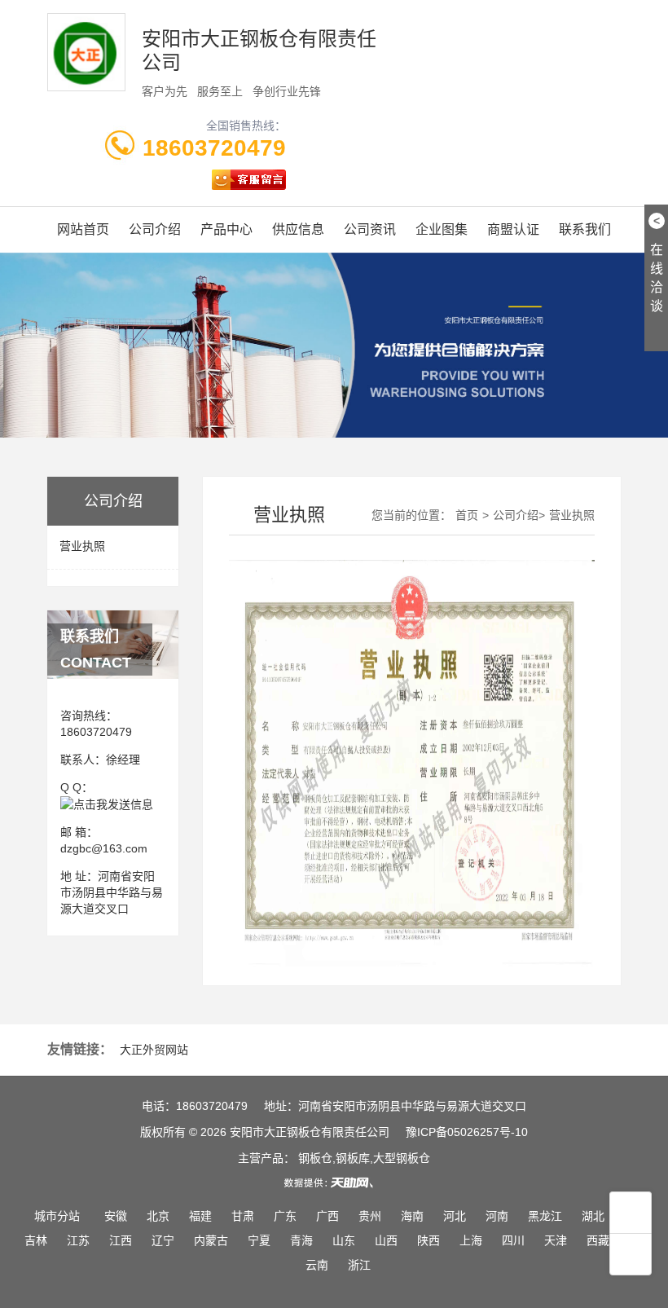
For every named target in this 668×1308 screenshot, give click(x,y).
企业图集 (441, 229)
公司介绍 (155, 229)
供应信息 (298, 229)
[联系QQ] (106, 803)
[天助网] (334, 1182)
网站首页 (83, 229)
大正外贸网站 (154, 1049)
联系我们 (585, 229)
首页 (466, 515)
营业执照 (82, 546)
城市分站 (57, 1215)
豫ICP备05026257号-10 (467, 1131)
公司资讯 (370, 229)
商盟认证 (513, 229)
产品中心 (226, 229)
